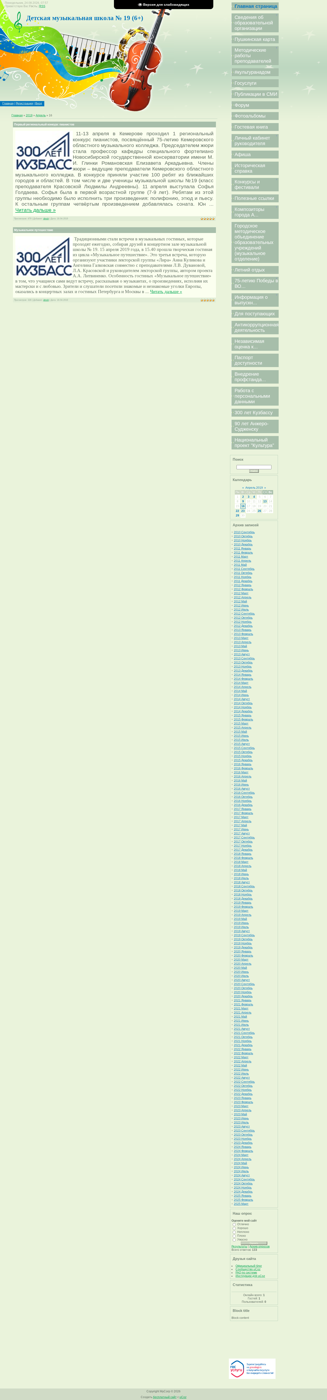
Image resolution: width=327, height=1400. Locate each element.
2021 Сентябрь (244, 1033)
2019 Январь (242, 902)
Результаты (239, 1246)
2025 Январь (242, 1195)
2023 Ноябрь (243, 1138)
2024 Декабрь (243, 1191)
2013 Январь (242, 630)
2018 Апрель (242, 866)
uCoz (183, 1397)
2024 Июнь (241, 1167)
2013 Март (241, 638)
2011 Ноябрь (242, 577)
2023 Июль (241, 1122)
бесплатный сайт (165, 1397)
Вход (38, 103)
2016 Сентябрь (244, 792)
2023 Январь (242, 1098)
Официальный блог (249, 1266)
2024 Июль (241, 1171)
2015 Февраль (243, 719)
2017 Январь (242, 809)
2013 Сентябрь (244, 658)
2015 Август (242, 744)
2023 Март (241, 1106)
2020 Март (241, 959)
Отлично (243, 1224)
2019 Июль (241, 927)
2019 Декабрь (243, 947)
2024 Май (240, 1163)
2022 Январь (242, 1049)
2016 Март (241, 772)
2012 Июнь (241, 605)
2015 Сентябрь (244, 748)
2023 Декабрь (243, 1143)
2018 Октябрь (243, 890)
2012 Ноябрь (243, 621)
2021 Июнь (241, 1020)
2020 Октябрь (243, 988)
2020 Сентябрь (244, 984)
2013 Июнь (241, 650)
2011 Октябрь (243, 573)
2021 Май (240, 1016)
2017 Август (242, 833)
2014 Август (242, 699)
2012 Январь (242, 585)
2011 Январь (242, 548)
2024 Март (241, 1155)
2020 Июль (241, 976)
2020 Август (242, 980)
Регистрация (24, 103)
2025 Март (241, 1204)
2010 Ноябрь (243, 540)
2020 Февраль (243, 955)
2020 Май (240, 967)
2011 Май (240, 565)
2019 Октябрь (243, 939)
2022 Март (241, 1057)
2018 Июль (241, 878)
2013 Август (242, 654)
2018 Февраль (243, 858)
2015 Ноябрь (243, 756)
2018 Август (242, 882)
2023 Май (240, 1114)
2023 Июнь (241, 1118)
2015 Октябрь (243, 752)
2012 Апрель (242, 597)
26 (259, 511)
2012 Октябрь (243, 617)
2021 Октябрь (243, 1037)
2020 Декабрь (243, 996)
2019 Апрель (242, 915)
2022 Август (242, 1077)
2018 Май (240, 870)
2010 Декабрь (243, 544)
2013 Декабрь (243, 670)
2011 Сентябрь (244, 569)
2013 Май (240, 646)
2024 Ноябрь (243, 1187)
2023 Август (242, 1126)
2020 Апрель (242, 963)
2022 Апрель (242, 1061)
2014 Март (241, 683)
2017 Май (240, 825)
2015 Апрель (242, 727)
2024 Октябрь (243, 1183)
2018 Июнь (241, 874)
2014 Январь (242, 674)
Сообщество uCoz (248, 1269)
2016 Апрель (242, 776)
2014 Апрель (242, 687)
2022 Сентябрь (244, 1081)
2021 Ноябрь (243, 1041)
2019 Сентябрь (244, 935)
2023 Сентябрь (244, 1130)
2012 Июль (241, 609)
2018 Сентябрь (244, 886)
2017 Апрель (242, 821)
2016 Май (240, 780)
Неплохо (243, 1232)
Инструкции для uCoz (250, 1276)
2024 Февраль (243, 1151)
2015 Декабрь (243, 760)
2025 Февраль (243, 1200)
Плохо (241, 1235)
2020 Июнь (241, 972)
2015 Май (240, 731)
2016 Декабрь (243, 805)
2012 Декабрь (243, 626)
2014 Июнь (241, 695)
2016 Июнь (241, 784)
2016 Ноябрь (243, 801)
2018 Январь (242, 854)
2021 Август (242, 1029)
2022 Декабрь (243, 1094)
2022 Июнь (241, 1069)
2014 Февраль (243, 678)
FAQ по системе (246, 1272)
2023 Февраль (243, 1102)
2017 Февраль (243, 813)
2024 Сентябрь (244, 1179)
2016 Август (242, 788)
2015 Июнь (241, 735)
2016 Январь (242, 764)
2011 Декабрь (243, 581)
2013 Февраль (243, 634)
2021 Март (241, 1008)
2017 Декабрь (243, 849)
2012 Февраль (243, 589)
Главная (8, 103)
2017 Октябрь (243, 841)
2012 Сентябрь (244, 613)
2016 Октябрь (243, 797)
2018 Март (241, 862)
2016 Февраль (243, 768)
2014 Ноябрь (243, 707)
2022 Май (240, 1065)
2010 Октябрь (243, 536)
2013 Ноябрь (243, 666)
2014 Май (240, 691)
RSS (42, 6)
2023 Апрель (242, 1110)
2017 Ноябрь (243, 845)
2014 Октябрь (243, 703)
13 (265, 501)
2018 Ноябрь (243, 894)
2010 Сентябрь (244, 532)
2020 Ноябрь (243, 992)
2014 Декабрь (243, 711)
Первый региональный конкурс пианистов (44, 124)
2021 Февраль (243, 1004)
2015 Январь (242, 715)
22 (237, 511)
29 (237, 515)
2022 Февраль (243, 1053)
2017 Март (241, 817)
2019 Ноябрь (243, 943)
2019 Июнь (241, 923)
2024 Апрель (242, 1159)
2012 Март (241, 593)
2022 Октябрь (243, 1086)
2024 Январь (242, 1147)
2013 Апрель (242, 642)
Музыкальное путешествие (33, 230)
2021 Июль (241, 1024)
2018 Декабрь (243, 898)
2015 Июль (241, 740)
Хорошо (242, 1228)
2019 (29, 115)
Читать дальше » (35, 210)
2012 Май (240, 601)
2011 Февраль (243, 552)
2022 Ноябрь (243, 1090)
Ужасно (242, 1239)
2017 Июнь (241, 829)
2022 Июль (241, 1073)
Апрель (41, 115)
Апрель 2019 (254, 487)
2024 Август (242, 1175)
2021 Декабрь (243, 1045)
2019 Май (240, 919)
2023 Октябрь (243, 1134)
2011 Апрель (242, 560)
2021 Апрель (242, 1012)
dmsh (46, 218)
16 (243, 506)
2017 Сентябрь (244, 837)
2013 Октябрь (243, 662)
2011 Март (241, 556)
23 (243, 511)
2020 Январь (242, 951)
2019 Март (241, 911)
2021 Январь (242, 1000)
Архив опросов (259, 1246)
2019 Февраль (243, 906)
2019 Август (242, 931)
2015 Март (241, 723)
